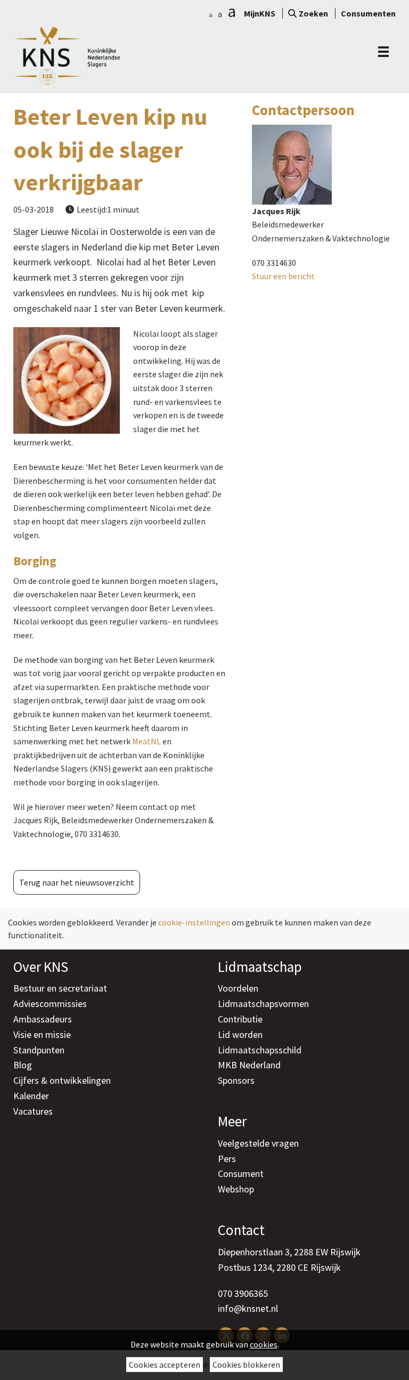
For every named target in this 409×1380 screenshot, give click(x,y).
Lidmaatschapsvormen (263, 1003)
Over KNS (40, 966)
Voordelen (238, 988)
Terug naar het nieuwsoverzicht (76, 882)
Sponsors (236, 1080)
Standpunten (38, 1050)
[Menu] (381, 52)
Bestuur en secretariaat (60, 988)
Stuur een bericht (283, 276)
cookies (263, 1344)
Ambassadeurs (42, 1019)
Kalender (31, 1096)
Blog (22, 1065)
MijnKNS (259, 13)
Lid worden (240, 1034)
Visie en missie (42, 1034)
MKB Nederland (249, 1065)
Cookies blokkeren (246, 1364)
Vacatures (33, 1111)
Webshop (236, 1189)
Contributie (240, 1019)
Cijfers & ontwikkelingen (62, 1080)
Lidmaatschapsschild (259, 1050)
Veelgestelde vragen (258, 1143)
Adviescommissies (50, 1003)
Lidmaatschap (260, 966)
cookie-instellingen (194, 922)
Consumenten (368, 13)
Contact (241, 1230)
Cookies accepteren (164, 1364)
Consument (241, 1173)
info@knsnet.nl (248, 1308)
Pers (227, 1158)
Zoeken (313, 13)
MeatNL (146, 741)
